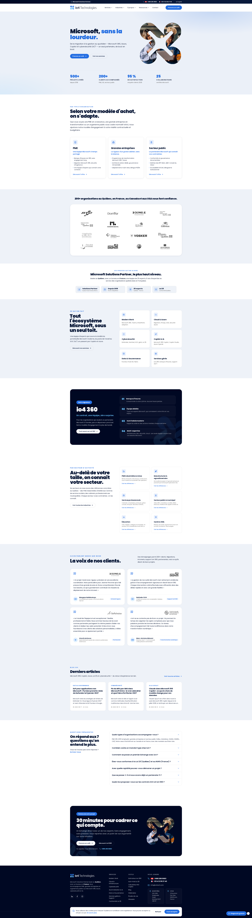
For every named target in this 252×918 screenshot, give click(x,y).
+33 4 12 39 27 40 (160, 881)
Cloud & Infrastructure (114, 883)
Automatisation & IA (116, 890)
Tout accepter (171, 912)
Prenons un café (174, 8)
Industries (119, 8)
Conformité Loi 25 (115, 901)
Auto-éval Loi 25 (133, 882)
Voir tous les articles (172, 676)
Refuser (158, 912)
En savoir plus (92, 913)
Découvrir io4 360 (105, 843)
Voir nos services (99, 56)
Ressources (143, 8)
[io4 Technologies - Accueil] (83, 7)
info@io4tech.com (157, 885)
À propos (130, 8)
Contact (155, 8)
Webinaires (132, 893)
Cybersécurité (114, 887)
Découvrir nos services (81, 348)
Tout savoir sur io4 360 (87, 431)
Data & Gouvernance (116, 893)
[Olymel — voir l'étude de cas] (139, 213)
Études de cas (133, 896)
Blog (129, 890)
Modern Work (113, 878)
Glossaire (131, 899)
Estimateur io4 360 (134, 878)
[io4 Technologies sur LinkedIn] (72, 896)
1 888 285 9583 (107, 849)
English (179, 2)
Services (108, 8)
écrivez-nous (75, 752)
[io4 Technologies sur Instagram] (82, 896)
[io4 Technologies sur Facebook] (77, 896)
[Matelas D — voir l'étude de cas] (113, 246)
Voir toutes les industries (82, 505)
